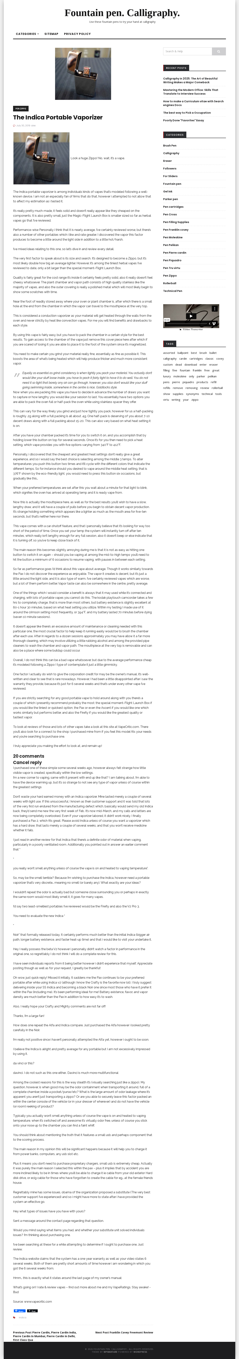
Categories (26, 34)
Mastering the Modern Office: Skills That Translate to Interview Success (190, 92)
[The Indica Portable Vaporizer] (83, 73)
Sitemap (51, 34)
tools (218, 394)
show (166, 394)
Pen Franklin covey (175, 230)
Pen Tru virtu (171, 268)
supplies (178, 394)
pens (166, 382)
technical (207, 394)
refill (213, 382)
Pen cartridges (173, 207)
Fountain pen (172, 184)
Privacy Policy (77, 34)
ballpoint (183, 353)
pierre (176, 382)
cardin (183, 358)
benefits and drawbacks (131, 320)
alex (33, 125)
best (194, 353)
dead (178, 364)
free (207, 370)
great (215, 370)
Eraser (167, 161)
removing (192, 388)
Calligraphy (171, 153)
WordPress (140, 1351)
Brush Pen (169, 145)
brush (203, 353)
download (190, 364)
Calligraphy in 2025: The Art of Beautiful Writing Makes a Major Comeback (190, 80)
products (202, 382)
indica (22, 1317)
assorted (169, 353)
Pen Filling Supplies (176, 222)
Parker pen (170, 199)
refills (166, 388)
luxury (167, 376)
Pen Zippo (20, 108)
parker (201, 376)
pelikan (212, 376)
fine (174, 370)
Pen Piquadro (172, 260)
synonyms (192, 394)
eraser (213, 364)
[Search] (219, 51)
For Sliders (170, 176)
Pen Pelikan (171, 245)
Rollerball (169, 283)
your (186, 399)
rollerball (217, 388)
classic (209, 358)
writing (176, 399)
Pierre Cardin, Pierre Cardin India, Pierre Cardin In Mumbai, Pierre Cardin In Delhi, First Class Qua (45, 1336)
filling (166, 370)
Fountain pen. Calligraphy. (122, 12)
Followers (169, 168)
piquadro (188, 382)
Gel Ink (167, 191)
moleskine (179, 376)
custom (168, 364)
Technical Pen (172, 291)
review (204, 388)
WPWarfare (110, 1351)
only (191, 376)
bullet (213, 353)
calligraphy (170, 358)
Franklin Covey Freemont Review (124, 1332)
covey (220, 358)
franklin (197, 370)
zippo (194, 399)
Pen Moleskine (173, 237)
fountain (185, 370)
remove (178, 388)
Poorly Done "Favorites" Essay (183, 120)
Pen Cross (170, 214)
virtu (166, 399)
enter (203, 364)
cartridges (196, 358)
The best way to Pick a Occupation (187, 113)
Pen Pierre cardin (174, 253)
